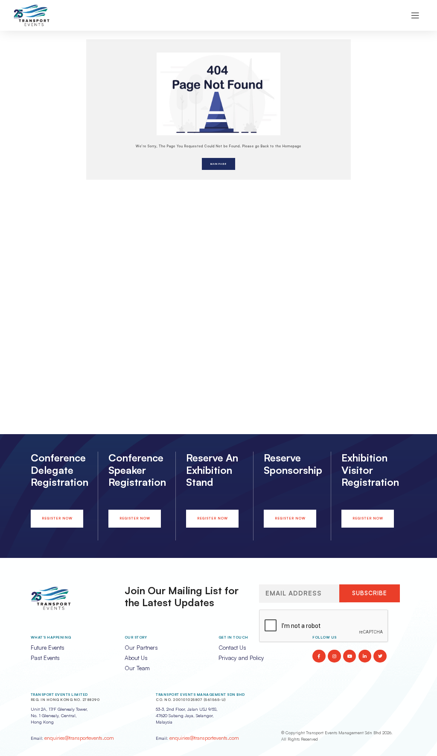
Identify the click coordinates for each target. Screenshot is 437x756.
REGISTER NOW (57, 518)
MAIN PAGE (218, 163)
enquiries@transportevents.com (79, 738)
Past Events (45, 657)
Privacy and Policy (241, 657)
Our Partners (141, 647)
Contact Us (232, 647)
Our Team (137, 668)
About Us (136, 657)
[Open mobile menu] (415, 15)
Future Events (47, 647)
